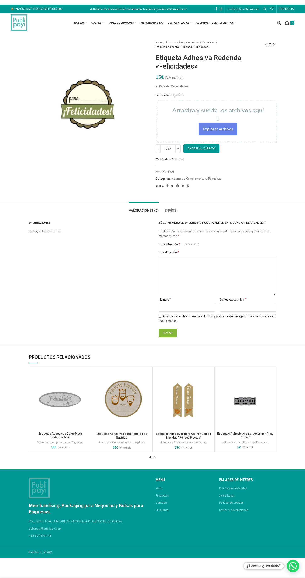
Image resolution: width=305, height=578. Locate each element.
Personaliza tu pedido (170, 95)
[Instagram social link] (220, 9)
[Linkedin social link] (182, 186)
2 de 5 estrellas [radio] (188, 244)
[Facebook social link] (216, 9)
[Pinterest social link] (177, 186)
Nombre (165, 299)
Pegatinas (208, 42)
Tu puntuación (169, 244)
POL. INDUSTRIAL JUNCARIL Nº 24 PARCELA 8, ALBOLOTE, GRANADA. (75, 521)
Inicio (159, 42)
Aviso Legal (226, 496)
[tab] (144, 208)
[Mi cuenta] (279, 22)
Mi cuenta (162, 510)
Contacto (286, 9)
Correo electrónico (233, 299)
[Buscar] (264, 9)
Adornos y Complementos (182, 42)
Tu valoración (169, 252)
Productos (162, 496)
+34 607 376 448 (40, 536)
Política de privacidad (233, 488)
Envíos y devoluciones (233, 510)
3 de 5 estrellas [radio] (192, 244)
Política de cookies (231, 503)
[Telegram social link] (188, 186)
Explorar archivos (218, 129)
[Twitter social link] (172, 186)
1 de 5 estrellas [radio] (185, 244)
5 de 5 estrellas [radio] (198, 244)
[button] (293, 566)
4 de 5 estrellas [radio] (195, 244)
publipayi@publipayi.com (243, 9)
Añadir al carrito (201, 148)
